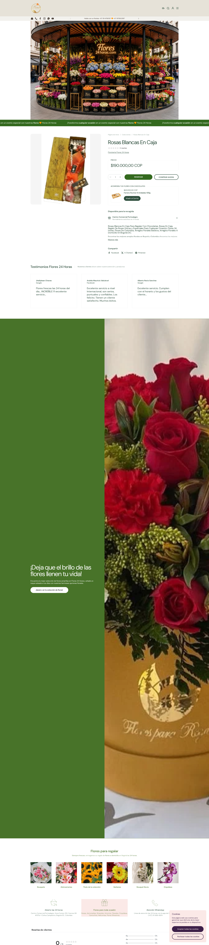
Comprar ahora (166, 177)
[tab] (177, 218)
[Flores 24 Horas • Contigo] (35, 8)
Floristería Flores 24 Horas (118, 152)
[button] (168, 8)
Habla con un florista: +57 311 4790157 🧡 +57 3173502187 (104, 18)
